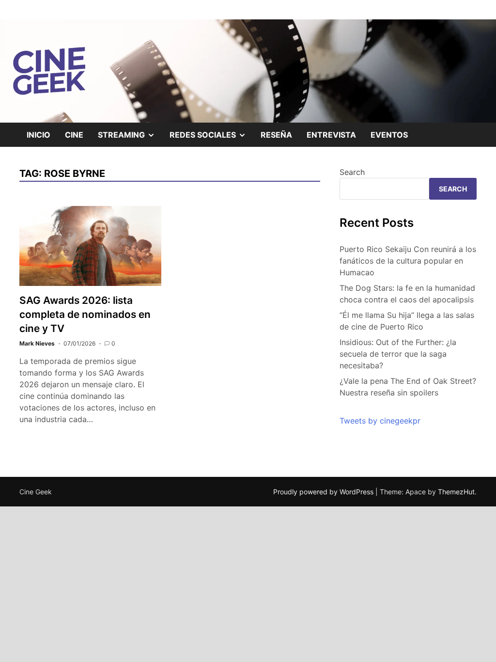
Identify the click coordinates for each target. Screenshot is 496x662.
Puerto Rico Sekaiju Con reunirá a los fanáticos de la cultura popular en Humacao (408, 260)
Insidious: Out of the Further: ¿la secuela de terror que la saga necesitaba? (398, 353)
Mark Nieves (37, 343)
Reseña (276, 135)
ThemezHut (456, 492)
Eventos (389, 135)
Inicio (38, 135)
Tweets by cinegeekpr (380, 421)
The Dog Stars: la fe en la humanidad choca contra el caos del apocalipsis (407, 293)
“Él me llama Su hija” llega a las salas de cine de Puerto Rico (407, 320)
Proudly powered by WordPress (324, 492)
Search (352, 172)
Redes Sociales (211, 138)
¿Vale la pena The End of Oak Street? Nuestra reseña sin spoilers (408, 386)
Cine (74, 135)
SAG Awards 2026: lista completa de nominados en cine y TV (85, 314)
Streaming (130, 138)
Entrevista (331, 135)
